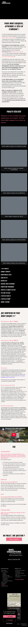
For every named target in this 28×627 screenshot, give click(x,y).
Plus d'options (9, 623)
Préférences (24, 625)
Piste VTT (18, 574)
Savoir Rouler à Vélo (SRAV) (8, 37)
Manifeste (4, 583)
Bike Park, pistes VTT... (8, 576)
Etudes (4, 573)
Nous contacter (14, 539)
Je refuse (10, 620)
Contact (3, 584)
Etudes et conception (20, 570)
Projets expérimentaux (8, 580)
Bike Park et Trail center (21, 575)
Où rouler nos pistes (19, 579)
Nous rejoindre (5, 586)
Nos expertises (5, 571)
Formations (5, 579)
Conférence (18, 576)
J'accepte (10, 616)
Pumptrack (5, 578)
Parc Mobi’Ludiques (20, 573)
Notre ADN (4, 570)
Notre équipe (4, 582)
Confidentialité (23, 623)
